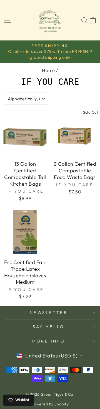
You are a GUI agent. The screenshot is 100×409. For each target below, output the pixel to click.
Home (48, 70)
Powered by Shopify (50, 404)
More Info (48, 341)
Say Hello (49, 326)
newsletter (49, 312)
